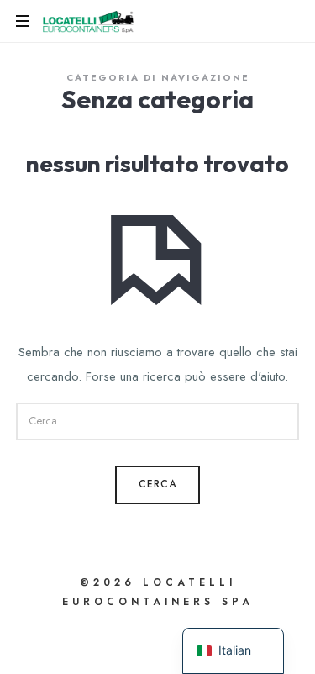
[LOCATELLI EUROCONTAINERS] (88, 21)
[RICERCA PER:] (158, 421)
